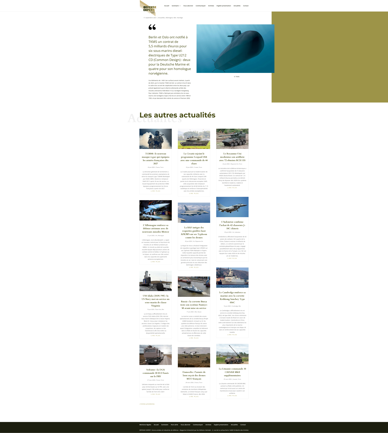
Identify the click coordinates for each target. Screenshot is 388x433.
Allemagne (169, 18)
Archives (211, 6)
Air (156, 235)
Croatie (196, 167)
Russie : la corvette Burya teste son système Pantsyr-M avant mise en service (194, 305)
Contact (246, 6)
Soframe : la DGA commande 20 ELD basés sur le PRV (156, 373)
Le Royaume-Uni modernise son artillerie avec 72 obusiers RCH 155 (232, 157)
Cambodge (235, 306)
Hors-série (174, 425)
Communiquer (201, 6)
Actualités (237, 6)
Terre (161, 167)
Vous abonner (188, 6)
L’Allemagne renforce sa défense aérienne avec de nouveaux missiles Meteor (155, 228)
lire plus (155, 191)
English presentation (224, 6)
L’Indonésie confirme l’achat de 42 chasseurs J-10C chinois (232, 225)
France (158, 167)
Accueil (166, 6)
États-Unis (158, 309)
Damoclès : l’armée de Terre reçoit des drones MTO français (194, 375)
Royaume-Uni (199, 241)
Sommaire (175, 6)
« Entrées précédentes (147, 404)
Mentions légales (145, 425)
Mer (175, 18)
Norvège (180, 18)
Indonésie (237, 232)
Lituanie (235, 379)
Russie (199, 312)
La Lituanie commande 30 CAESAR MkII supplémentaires (232, 372)
